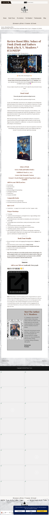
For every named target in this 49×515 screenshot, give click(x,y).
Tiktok (22, 23)
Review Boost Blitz (16, 53)
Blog (44, 18)
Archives (10, 53)
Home (4, 18)
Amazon (24, 262)
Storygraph (34, 265)
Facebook (28, 23)
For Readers (29, 18)
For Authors (20, 18)
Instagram (16, 23)
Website (26, 347)
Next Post (45, 361)
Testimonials (37, 18)
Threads (34, 23)
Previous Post (5, 361)
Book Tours (11, 18)
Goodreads (26, 265)
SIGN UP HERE (13, 268)
